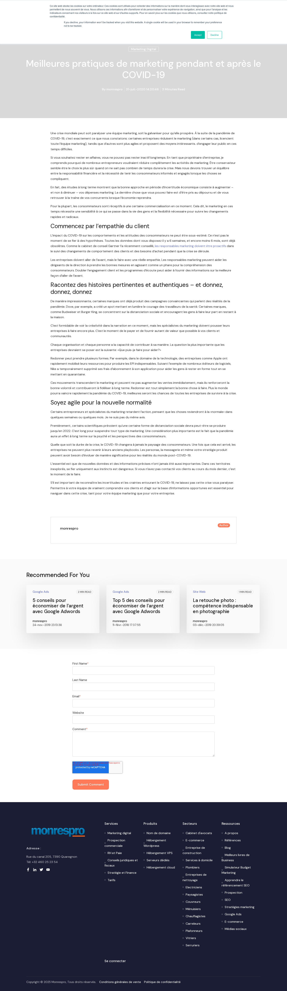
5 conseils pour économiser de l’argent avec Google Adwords (58, 606)
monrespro (114, 89)
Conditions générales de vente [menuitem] (120, 982)
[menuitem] (119, 833)
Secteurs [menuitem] (190, 823)
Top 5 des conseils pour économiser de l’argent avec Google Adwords (139, 606)
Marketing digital (143, 49)
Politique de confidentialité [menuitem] (162, 982)
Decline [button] (214, 34)
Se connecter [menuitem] (115, 961)
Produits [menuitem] (150, 823)
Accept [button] (197, 34)
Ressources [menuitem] (231, 823)
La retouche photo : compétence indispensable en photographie (223, 606)
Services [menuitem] (111, 823)
